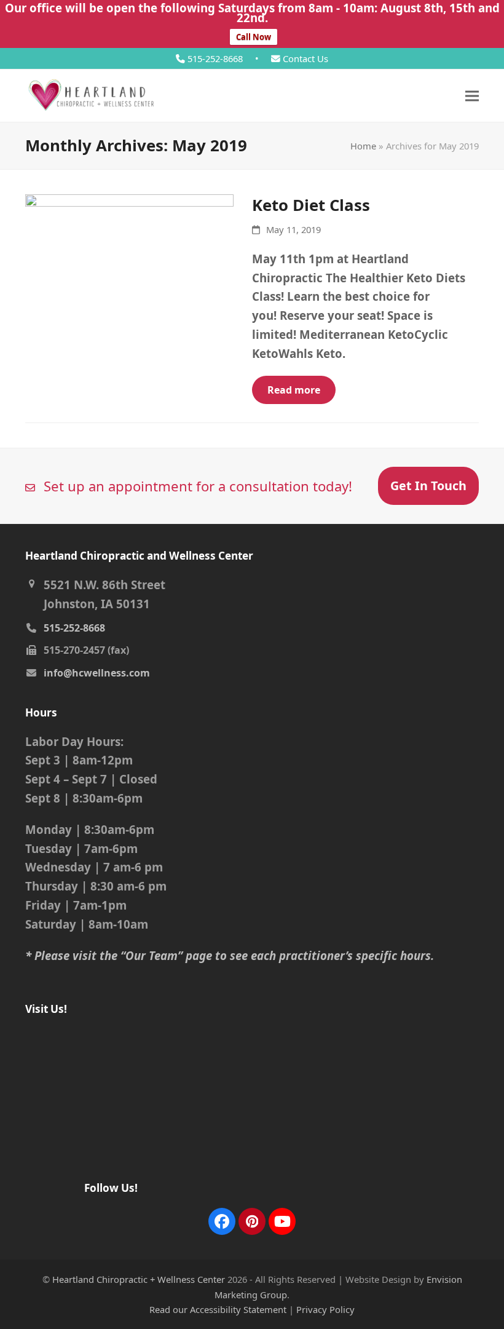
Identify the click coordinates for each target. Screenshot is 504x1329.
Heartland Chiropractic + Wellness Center (138, 1279)
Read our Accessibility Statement (217, 1309)
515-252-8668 (216, 58)
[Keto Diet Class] (129, 262)
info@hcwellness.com (97, 673)
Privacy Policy (325, 1309)
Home (363, 146)
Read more (293, 390)
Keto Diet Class (311, 205)
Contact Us (304, 58)
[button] (472, 95)
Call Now (253, 36)
